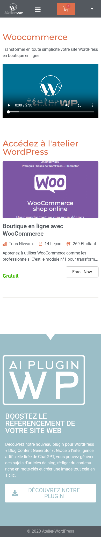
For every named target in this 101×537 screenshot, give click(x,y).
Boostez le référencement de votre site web (40, 423)
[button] (38, 9)
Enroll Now (82, 271)
